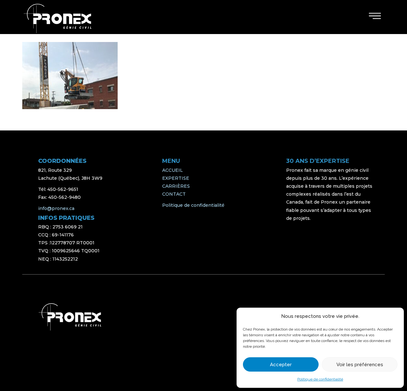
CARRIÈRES (176, 186)
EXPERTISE (175, 178)
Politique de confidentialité (320, 379)
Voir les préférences (359, 364)
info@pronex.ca (56, 208)
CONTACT (174, 194)
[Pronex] (70, 317)
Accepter (281, 364)
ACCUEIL (172, 170)
